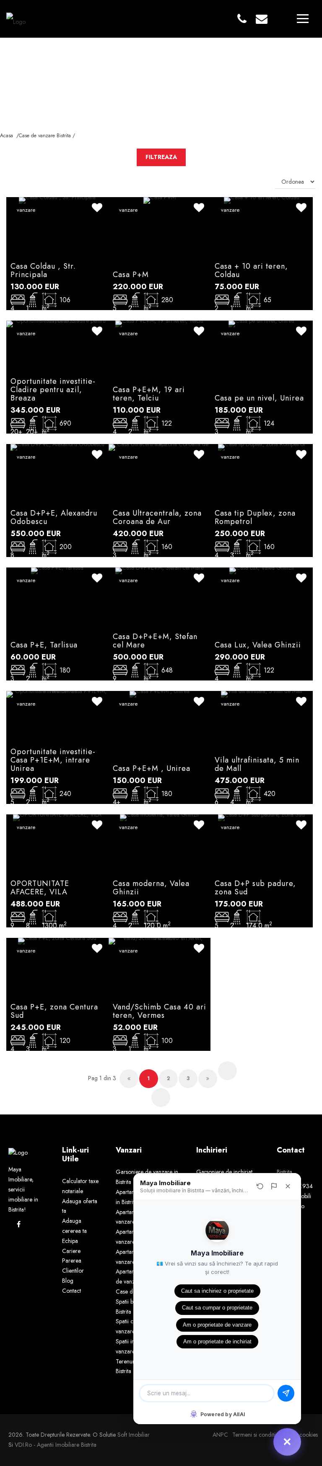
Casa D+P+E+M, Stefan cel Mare (155, 640)
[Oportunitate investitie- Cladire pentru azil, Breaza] (57, 323)
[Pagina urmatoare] (207, 1078)
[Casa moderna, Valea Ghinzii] (159, 817)
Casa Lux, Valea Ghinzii (258, 644)
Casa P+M (131, 274)
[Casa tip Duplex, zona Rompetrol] (261, 446)
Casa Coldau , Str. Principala (43, 270)
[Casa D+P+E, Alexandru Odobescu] (57, 446)
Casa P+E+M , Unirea (151, 768)
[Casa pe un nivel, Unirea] (261, 323)
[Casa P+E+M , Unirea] (160, 693)
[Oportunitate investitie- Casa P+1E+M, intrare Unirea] (57, 693)
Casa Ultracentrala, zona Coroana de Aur (157, 517)
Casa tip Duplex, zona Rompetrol (255, 517)
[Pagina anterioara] (128, 1078)
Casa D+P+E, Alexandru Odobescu (53, 517)
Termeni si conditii (254, 1434)
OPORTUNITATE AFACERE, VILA (39, 887)
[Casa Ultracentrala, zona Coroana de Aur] (160, 446)
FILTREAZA (161, 157)
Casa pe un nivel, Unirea (259, 398)
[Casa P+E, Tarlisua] (57, 570)
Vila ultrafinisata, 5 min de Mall (257, 764)
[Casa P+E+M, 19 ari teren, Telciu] (159, 323)
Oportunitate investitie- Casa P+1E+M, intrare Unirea (53, 760)
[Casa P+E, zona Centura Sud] (57, 940)
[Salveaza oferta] (97, 208)
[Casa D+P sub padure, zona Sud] (261, 817)
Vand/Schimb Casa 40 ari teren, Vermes (159, 1011)
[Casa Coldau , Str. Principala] (57, 199)
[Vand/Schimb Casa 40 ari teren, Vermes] (160, 940)
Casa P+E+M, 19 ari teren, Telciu (149, 393)
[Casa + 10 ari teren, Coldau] (261, 199)
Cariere (71, 1251)
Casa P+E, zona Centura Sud (54, 1011)
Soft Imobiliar (133, 1434)
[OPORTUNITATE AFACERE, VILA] (57, 817)
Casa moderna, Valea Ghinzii (151, 887)
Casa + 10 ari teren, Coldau (251, 270)
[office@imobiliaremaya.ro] (261, 19)
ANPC (220, 1434)
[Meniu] (302, 18)
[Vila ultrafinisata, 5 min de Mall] (261, 693)
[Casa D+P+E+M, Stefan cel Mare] (159, 570)
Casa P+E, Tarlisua (44, 644)
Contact (71, 1290)
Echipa (70, 1241)
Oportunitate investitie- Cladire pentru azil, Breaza (53, 389)
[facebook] (19, 1224)
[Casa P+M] (159, 199)
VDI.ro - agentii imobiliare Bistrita (55, 1444)
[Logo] (16, 18)
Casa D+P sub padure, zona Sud (255, 887)
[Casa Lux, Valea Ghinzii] (261, 570)
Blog (67, 1280)
